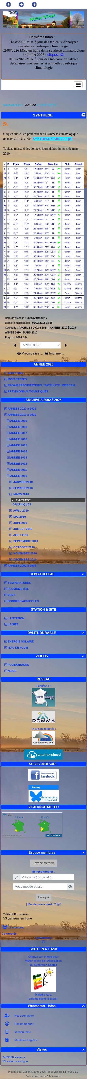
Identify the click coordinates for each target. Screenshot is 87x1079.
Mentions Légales (25, 1040)
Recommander (23, 1023)
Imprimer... (56, 353)
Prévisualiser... (32, 353)
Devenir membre (43, 863)
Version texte (22, 1032)
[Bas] (34, 4)
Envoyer (43, 897)
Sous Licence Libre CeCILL (63, 1071)
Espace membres (57, 852)
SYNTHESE (23, 500)
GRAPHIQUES (22, 504)
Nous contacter (24, 1015)
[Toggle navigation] (78, 84)
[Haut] (8, 4)
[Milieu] (21, 4)
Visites (61, 1049)
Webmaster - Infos (56, 1006)
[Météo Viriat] (43, 19)
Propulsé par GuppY (19, 1071)
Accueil (30, 105)
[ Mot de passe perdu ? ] (43, 904)
